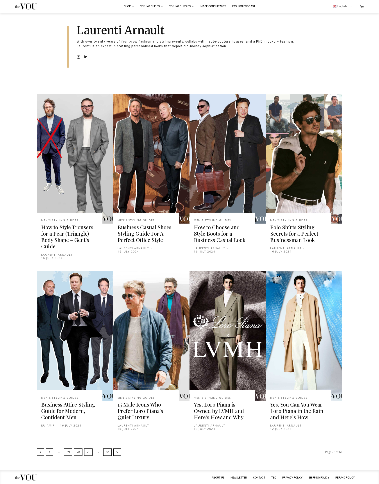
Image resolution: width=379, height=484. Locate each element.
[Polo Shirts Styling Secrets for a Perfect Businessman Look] (304, 159)
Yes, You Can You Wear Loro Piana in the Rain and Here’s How (296, 411)
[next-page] (117, 452)
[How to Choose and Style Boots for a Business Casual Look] (228, 159)
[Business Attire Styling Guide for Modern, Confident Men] (75, 336)
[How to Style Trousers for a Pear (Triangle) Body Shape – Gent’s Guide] (75, 159)
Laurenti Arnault (57, 254)
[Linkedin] (85, 57)
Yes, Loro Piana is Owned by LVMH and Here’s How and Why (219, 411)
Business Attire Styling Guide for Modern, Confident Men (68, 411)
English (341, 6)
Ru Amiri (48, 425)
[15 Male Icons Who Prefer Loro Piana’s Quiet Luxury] (151, 336)
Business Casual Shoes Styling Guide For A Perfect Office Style (145, 233)
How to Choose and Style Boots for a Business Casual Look (219, 233)
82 (107, 452)
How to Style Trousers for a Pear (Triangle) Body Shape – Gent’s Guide (67, 236)
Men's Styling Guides (59, 220)
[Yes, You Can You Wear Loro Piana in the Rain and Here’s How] (304, 336)
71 (88, 452)
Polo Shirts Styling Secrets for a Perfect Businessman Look (294, 233)
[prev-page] (40, 452)
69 (68, 452)
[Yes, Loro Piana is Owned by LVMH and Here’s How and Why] (228, 336)
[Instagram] (78, 57)
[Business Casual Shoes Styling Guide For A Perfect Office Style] (151, 159)
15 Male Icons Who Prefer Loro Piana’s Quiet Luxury (140, 411)
